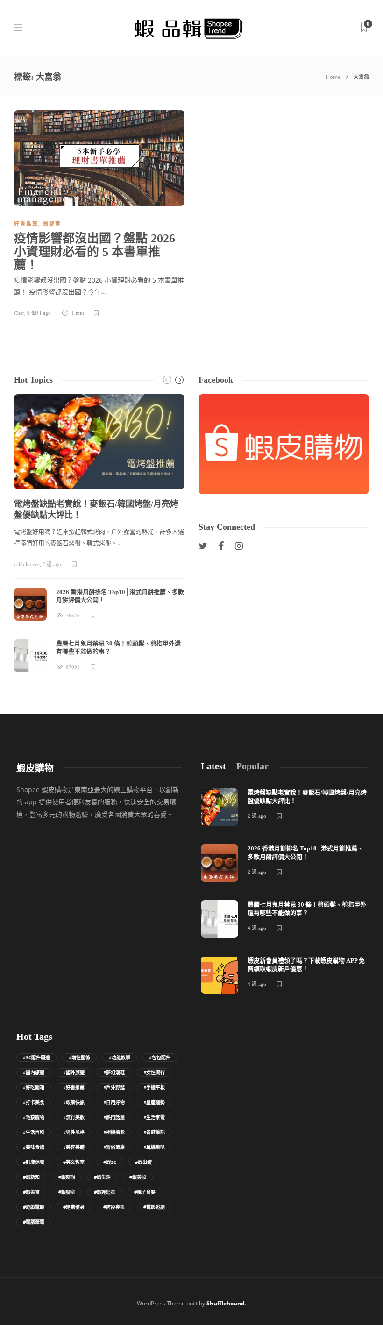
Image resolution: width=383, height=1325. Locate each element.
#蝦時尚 (66, 1177)
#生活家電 (154, 1117)
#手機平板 (154, 1087)
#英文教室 (74, 1162)
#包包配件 (159, 1057)
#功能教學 (119, 1057)
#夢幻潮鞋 (114, 1072)
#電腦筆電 (33, 1222)
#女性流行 (154, 1072)
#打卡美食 (33, 1102)
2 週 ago (52, 564)
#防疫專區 (114, 1207)
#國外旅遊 (74, 1072)
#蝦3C (109, 1162)
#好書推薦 (74, 1087)
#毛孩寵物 (33, 1117)
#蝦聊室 (66, 1192)
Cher (19, 313)
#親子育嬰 (145, 1192)
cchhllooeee (27, 564)
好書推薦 (26, 224)
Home (333, 76)
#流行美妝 (74, 1117)
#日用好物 (114, 1102)
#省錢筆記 (154, 1132)
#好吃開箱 (33, 1087)
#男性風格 (74, 1132)
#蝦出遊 (143, 1162)
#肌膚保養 (33, 1162)
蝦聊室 (52, 224)
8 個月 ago (39, 313)
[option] (99, 533)
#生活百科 (33, 1132)
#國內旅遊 (33, 1072)
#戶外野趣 (114, 1087)
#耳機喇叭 (154, 1147)
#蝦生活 (102, 1177)
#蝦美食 (31, 1192)
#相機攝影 (114, 1132)
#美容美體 (74, 1147)
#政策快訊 (74, 1102)
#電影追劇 (154, 1207)
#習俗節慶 (114, 1147)
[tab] (213, 766)
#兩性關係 (79, 1057)
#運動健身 (74, 1207)
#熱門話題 (114, 1117)
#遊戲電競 (33, 1207)
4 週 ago (257, 928)
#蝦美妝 (137, 1177)
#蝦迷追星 (104, 1192)
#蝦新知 (31, 1177)
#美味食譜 (33, 1147)
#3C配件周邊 (36, 1057)
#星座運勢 (154, 1102)
